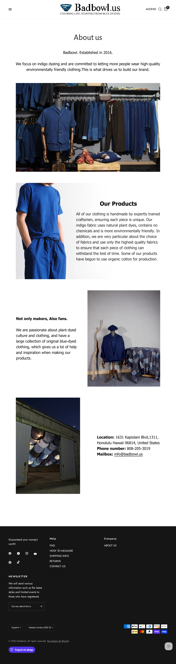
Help (53, 538)
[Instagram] (29, 553)
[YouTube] (37, 554)
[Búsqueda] (160, 9)
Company (110, 538)
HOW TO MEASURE (61, 551)
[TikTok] (21, 562)
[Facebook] (12, 553)
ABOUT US (110, 545)
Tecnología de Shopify (58, 641)
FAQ (52, 545)
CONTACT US (57, 566)
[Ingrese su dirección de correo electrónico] (41, 606)
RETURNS (55, 561)
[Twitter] (21, 553)
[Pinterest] (12, 562)
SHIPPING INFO (59, 556)
